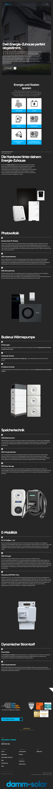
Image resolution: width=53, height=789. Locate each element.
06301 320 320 (5, 744)
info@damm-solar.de (8, 740)
